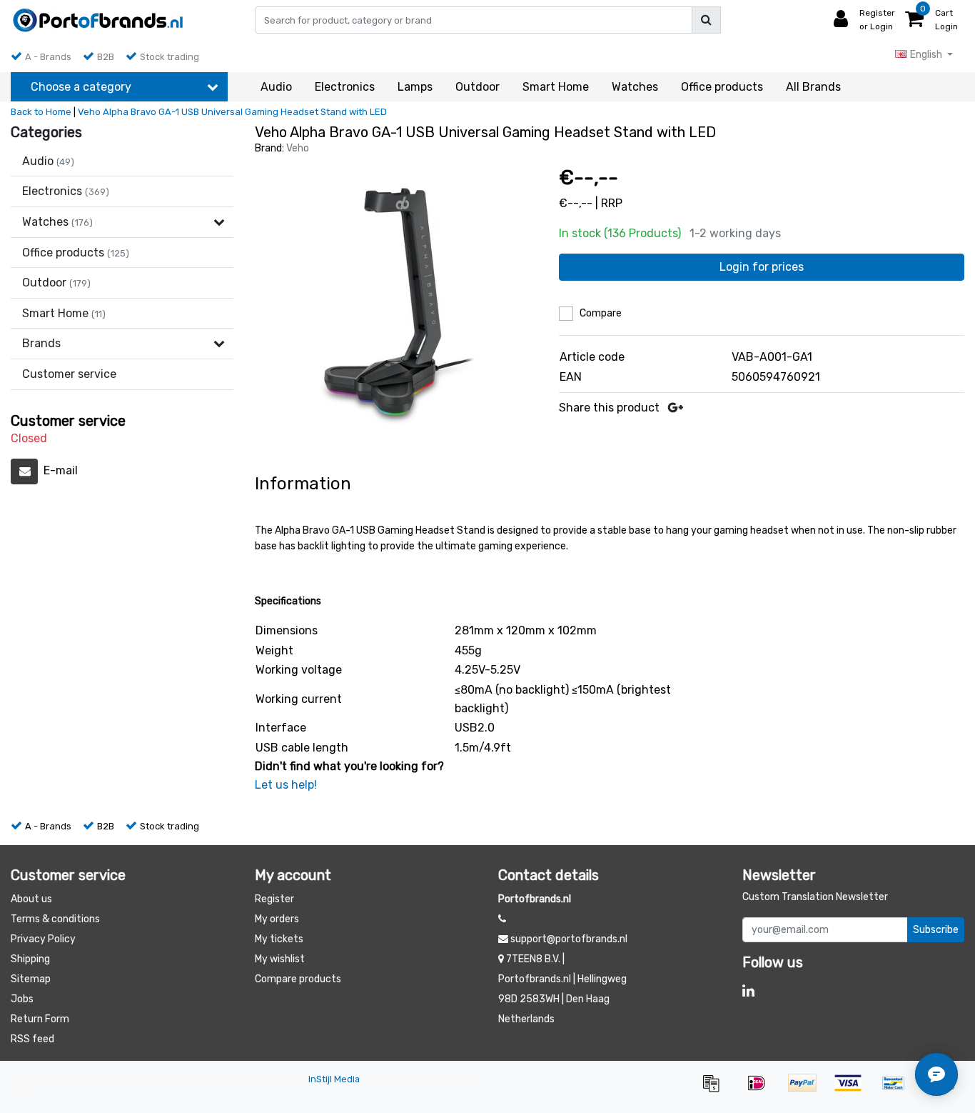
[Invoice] (716, 1090)
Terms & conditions (55, 919)
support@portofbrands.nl (568, 939)
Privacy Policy (43, 939)
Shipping (30, 959)
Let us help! (286, 785)
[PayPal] (807, 1090)
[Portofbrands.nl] (98, 20)
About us (31, 899)
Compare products (298, 979)
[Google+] (675, 407)
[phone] (502, 919)
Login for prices (761, 267)
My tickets (279, 939)
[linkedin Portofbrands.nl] (748, 990)
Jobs (22, 999)
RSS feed (32, 1039)
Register (274, 899)
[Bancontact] (898, 1090)
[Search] (706, 20)
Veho (297, 148)
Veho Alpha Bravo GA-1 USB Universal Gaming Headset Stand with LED (232, 111)
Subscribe (936, 930)
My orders (277, 919)
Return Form (40, 1019)
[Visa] (853, 1090)
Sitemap (31, 979)
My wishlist (280, 959)
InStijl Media (334, 1079)
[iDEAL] (761, 1090)
